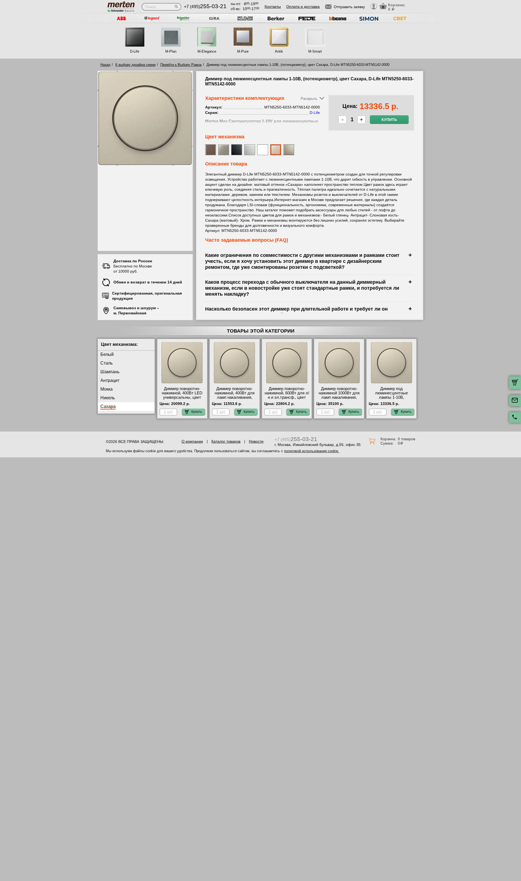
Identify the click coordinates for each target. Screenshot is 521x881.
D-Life (134, 51)
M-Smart (315, 51)
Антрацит (109, 380)
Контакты (273, 6)
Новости (256, 441)
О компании (192, 441)
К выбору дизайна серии (135, 65)
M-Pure (243, 51)
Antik (279, 51)
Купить (389, 119)
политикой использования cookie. (311, 451)
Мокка (106, 389)
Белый (107, 354)
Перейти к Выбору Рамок (181, 65)
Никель (107, 397)
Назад (105, 65)
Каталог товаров (225, 441)
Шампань (109, 371)
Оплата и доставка (303, 6)
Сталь (106, 363)
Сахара (108, 406)
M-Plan (170, 51)
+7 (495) (205, 6)
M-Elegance (207, 51)
